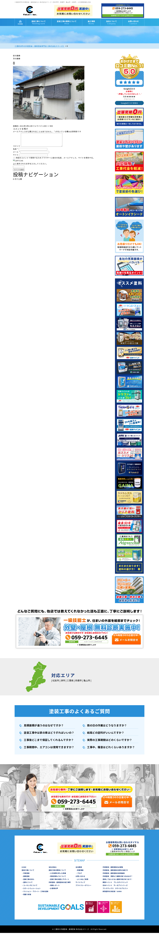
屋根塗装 (26, 876)
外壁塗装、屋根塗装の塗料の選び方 (115, 870)
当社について (111, 22)
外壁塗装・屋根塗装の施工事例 (60, 882)
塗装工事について (38, 22)
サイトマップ (80, 882)
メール (16, 152)
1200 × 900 (47, 126)
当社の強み (53, 867)
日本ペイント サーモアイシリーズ (115, 885)
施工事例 (91, 22)
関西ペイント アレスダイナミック (115, 882)
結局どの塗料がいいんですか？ (105, 732)
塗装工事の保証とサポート (59, 879)
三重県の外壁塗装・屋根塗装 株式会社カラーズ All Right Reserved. (80, 929)
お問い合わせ (133, 22)
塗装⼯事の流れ (28, 879)
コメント (16, 146)
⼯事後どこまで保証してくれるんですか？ (49, 740)
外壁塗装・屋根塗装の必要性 (113, 867)
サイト (15, 154)
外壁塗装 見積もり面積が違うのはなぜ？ (117, 876)
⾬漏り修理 (27, 894)
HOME (20, 22)
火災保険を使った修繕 (58, 873)
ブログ (79, 873)
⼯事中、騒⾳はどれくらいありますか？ (111, 747)
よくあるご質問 (82, 879)
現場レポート (55, 885)
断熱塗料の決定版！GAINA (112, 891)
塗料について (28, 882)
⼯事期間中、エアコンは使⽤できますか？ (49, 747)
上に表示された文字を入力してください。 (30, 163)
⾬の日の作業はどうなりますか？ (107, 725)
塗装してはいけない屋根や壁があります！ (117, 879)
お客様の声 (54, 888)
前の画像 (16, 55)
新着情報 (80, 870)
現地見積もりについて (58, 876)
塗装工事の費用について (67, 22)
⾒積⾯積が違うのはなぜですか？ (44, 725)
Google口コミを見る (129, 103)
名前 (15, 149)
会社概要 (79, 867)
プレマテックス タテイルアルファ (115, 888)
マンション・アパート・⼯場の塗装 (35, 891)
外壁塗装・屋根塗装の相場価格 (114, 873)
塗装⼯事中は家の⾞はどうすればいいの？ (49, 732)
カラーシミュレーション (32, 888)
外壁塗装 (26, 873)
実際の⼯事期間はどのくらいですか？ (109, 740)
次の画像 (16, 58)
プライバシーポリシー (83, 885)
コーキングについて (30, 885)
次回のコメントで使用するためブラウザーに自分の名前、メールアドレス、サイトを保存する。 (55, 157)
